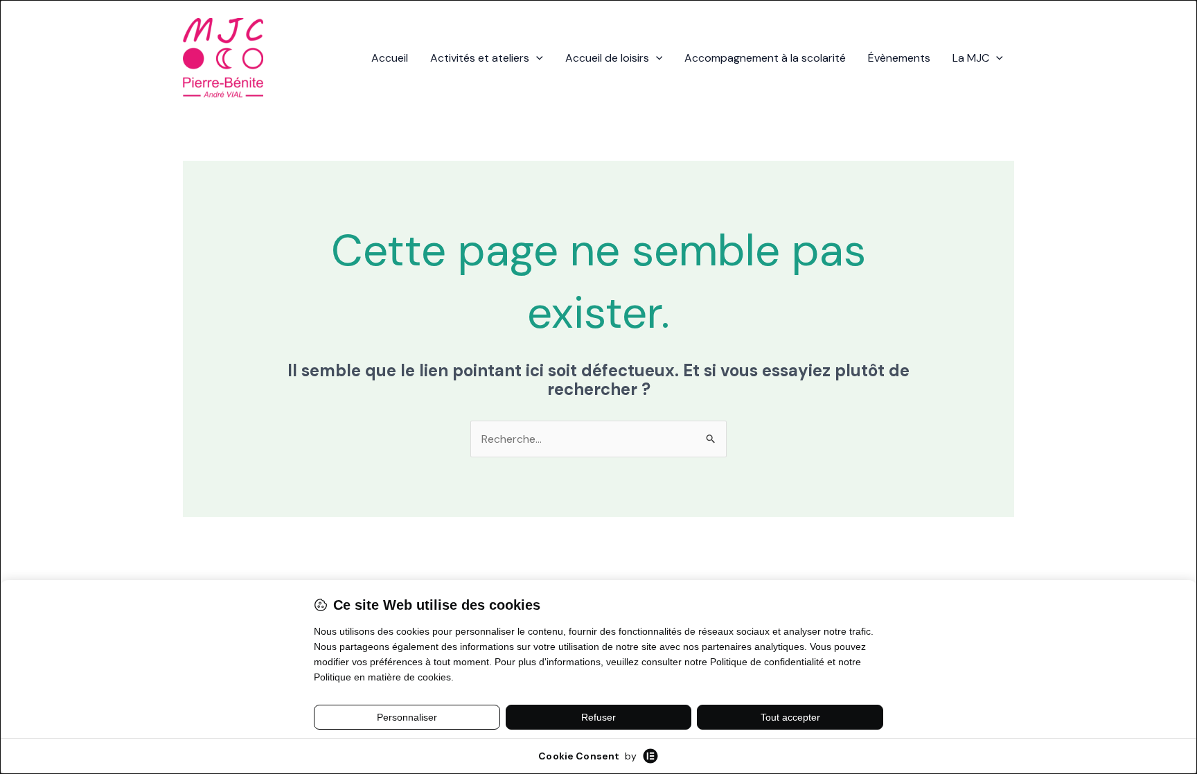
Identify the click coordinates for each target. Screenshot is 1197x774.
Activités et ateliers (479, 58)
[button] (536, 58)
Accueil (389, 58)
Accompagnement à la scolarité (765, 58)
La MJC (970, 58)
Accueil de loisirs (607, 58)
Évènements (899, 58)
